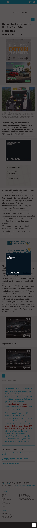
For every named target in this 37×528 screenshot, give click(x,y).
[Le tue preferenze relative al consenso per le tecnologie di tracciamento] (34, 525)
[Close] (31, 253)
